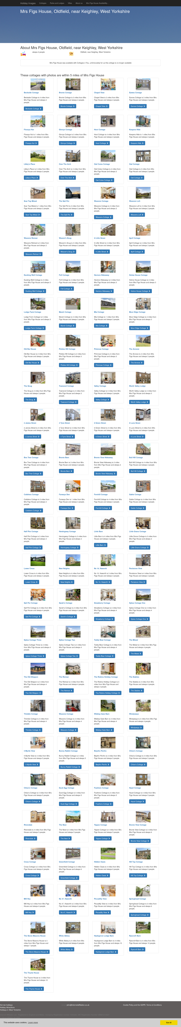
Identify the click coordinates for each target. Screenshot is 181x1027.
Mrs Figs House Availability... (97, 3)
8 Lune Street (136, 436)
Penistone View (137, 582)
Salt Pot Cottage (32, 616)
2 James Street (31, 436)
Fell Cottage (66, 288)
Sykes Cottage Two (68, 656)
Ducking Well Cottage (34, 291)
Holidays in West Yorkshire (10, 1010)
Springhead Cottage (139, 915)
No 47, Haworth (67, 912)
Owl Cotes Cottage (103, 180)
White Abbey (66, 949)
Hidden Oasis (101, 875)
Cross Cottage (31, 875)
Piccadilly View (101, 912)
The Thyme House (33, 989)
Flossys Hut (30, 143)
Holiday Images (28, 3)
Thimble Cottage (32, 730)
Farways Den (66, 508)
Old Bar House (31, 362)
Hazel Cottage (136, 801)
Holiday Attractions (7, 1007)
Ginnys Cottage (67, 143)
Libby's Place (30, 177)
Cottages (42, 3)
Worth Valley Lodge (138, 402)
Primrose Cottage (103, 365)
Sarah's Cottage (67, 616)
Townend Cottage (68, 402)
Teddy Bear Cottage (104, 656)
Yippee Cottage (102, 838)
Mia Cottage (101, 325)
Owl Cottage (136, 177)
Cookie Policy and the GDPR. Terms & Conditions (142, 1005)
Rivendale (29, 838)
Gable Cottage (137, 508)
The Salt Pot (66, 214)
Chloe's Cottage (137, 764)
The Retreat (65, 690)
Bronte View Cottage (139, 841)
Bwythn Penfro (101, 764)
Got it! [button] (169, 1023)
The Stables (136, 690)
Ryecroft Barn (136, 949)
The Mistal (135, 653)
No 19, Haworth (102, 582)
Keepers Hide (136, 143)
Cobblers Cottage (32, 510)
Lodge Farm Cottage (33, 328)
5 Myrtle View (30, 764)
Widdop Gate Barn (103, 730)
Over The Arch (67, 177)
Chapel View (101, 106)
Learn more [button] (33, 1022)
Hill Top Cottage (137, 875)
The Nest (64, 838)
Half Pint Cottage (32, 547)
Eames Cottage (137, 106)
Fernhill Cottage (102, 508)
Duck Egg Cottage (68, 804)
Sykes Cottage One (138, 619)
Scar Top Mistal (31, 214)
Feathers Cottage (103, 804)
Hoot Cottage (101, 143)
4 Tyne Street (66, 436)
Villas (70, 3)
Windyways (135, 727)
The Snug (29, 399)
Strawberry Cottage (103, 619)
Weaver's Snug (67, 251)
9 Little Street (101, 251)
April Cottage (136, 251)
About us (79, 3)
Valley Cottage (101, 399)
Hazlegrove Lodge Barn (105, 952)
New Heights (66, 582)
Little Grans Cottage (139, 547)
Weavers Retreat (32, 254)
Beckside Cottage (32, 108)
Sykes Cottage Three (33, 656)
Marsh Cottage (67, 325)
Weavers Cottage (103, 217)
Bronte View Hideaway (105, 473)
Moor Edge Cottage (139, 328)
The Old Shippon (32, 693)
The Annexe (136, 362)
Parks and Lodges (57, 3)
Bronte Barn (65, 471)
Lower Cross (30, 582)
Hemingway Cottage (69, 547)
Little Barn (100, 545)
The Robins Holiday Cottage (107, 693)
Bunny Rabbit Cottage (69, 767)
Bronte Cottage (67, 106)
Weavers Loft (136, 214)
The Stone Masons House (35, 952)
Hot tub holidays (6, 1005)
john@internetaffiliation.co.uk (78, 1005)
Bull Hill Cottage (137, 471)
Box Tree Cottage (32, 473)
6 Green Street (102, 436)
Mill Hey (28, 912)
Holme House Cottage (139, 291)
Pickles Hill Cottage (68, 365)
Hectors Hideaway (103, 291)
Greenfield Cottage (68, 878)
